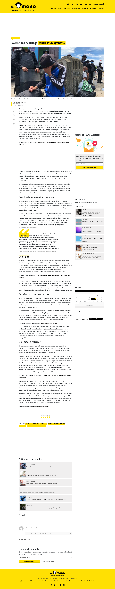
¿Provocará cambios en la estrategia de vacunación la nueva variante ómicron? (92, 240)
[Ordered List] (36, 533)
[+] (50, 533)
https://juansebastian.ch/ (41, 406)
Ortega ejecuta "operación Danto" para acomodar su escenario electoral (46, 499)
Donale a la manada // (60, 581)
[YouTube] (81, 4)
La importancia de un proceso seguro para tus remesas (41, 475)
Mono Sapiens (86, 227)
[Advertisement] (50, 24)
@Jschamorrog (17, 103)
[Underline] (31, 533)
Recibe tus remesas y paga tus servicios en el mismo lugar (42, 466)
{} (47, 533)
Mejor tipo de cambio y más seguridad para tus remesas (41, 483)
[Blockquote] (40, 533)
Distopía (28, 497)
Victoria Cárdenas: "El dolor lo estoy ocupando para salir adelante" (38, 492)
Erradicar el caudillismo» (48, 323)
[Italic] (29, 533)
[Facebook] (68, 4)
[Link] (45, 533)
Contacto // (90, 581)
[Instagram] (77, 4)
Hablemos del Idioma (89, 253)
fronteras (43, 423)
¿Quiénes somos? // (26, 581)
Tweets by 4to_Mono (81, 319)
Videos (22, 490)
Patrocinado (30, 464)
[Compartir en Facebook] (13, 115)
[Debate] (13, 123)
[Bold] (26, 533)
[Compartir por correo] (13, 119)
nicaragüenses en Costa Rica (36, 426)
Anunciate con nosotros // (77, 581)
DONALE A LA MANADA (98, 4)
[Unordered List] (38, 533)
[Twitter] (72, 4)
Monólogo (15, 38)
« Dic (76, 307)
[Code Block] (43, 533)
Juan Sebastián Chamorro (56, 423)
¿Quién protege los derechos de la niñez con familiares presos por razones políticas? (91, 213)
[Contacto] (86, 4)
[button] (90, 4)
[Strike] (33, 533)
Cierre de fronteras (32, 423)
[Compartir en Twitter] (13, 111)
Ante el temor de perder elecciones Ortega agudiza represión (43, 508)
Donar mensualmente (48, 561)
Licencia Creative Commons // (43, 581)
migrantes (22, 426)
